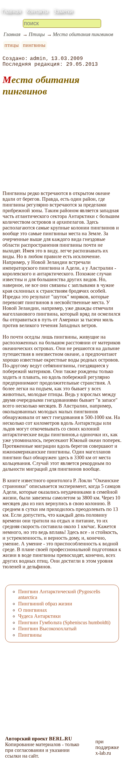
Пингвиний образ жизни (45, 603)
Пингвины (30, 635)
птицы (11, 45)
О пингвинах (32, 610)
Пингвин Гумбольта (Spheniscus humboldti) (64, 622)
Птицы (37, 34)
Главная (11, 11)
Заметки (63, 11)
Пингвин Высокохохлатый (47, 628)
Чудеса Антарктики (39, 616)
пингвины (34, 45)
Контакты (37, 11)
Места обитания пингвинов (83, 34)
